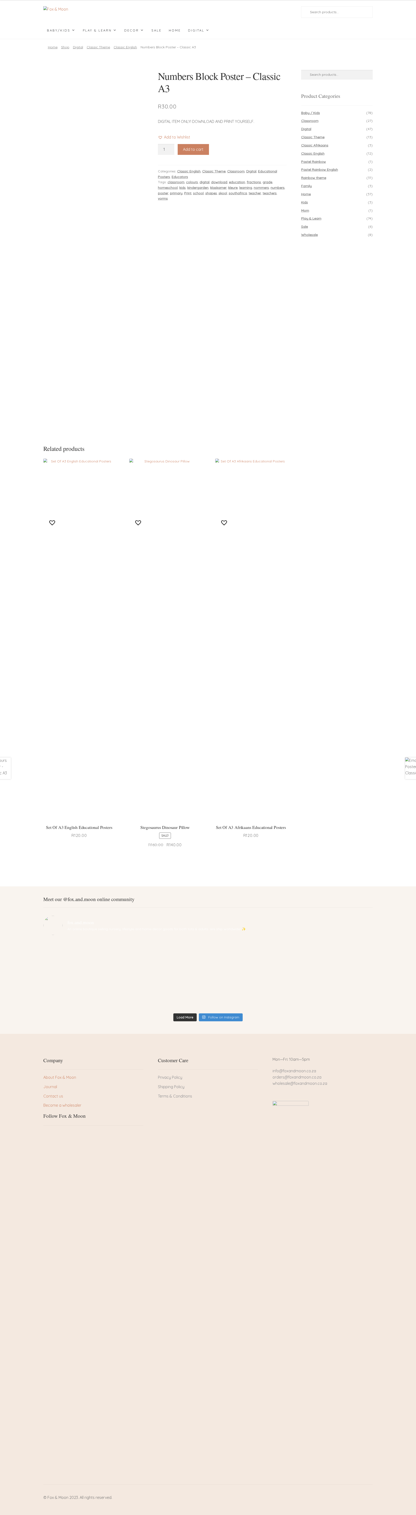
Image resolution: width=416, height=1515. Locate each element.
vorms (163, 198)
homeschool (168, 187)
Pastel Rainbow (313, 161)
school (198, 193)
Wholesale (309, 235)
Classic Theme (98, 47)
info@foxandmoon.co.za (295, 1070)
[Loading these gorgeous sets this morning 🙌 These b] (332, 950)
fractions (254, 182)
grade (267, 182)
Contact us (53, 1096)
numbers (278, 187)
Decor (131, 30)
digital (204, 182)
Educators (180, 177)
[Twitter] (55, 1134)
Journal (50, 1086)
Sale (156, 30)
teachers (270, 193)
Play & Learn (97, 30)
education (237, 182)
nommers (261, 187)
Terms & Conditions (175, 1096)
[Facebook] (47, 1134)
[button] (174, 137)
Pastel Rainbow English (319, 169)
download (219, 182)
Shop (65, 47)
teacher (255, 193)
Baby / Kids (310, 113)
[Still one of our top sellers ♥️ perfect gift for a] (249, 950)
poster (163, 193)
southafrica (238, 193)
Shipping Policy (171, 1086)
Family (306, 186)
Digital (196, 30)
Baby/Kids (58, 30)
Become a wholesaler (62, 1105)
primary (176, 193)
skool (223, 193)
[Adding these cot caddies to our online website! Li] (83, 950)
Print (187, 193)
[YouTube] (71, 1134)
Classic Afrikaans (314, 145)
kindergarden (197, 187)
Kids (304, 202)
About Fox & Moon (59, 1077)
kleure (233, 187)
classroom (176, 182)
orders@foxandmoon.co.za (297, 1077)
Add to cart (193, 149)
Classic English (125, 47)
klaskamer (218, 187)
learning (245, 187)
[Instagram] (63, 1134)
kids (182, 187)
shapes (211, 193)
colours (192, 182)
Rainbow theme (313, 178)
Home (175, 30)
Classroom (236, 171)
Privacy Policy (170, 1077)
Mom (305, 210)
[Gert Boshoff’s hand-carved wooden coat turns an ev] (166, 975)
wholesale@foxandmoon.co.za (300, 1083)
